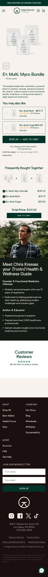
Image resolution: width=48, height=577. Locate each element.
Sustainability (33, 432)
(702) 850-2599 (24, 530)
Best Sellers (8, 415)
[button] (6, 66)
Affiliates (30, 427)
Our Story (31, 410)
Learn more (7, 155)
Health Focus (9, 421)
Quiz (5, 427)
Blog (28, 415)
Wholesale (31, 421)
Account (7, 445)
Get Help (7, 456)
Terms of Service (16, 537)
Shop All (7, 410)
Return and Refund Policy (14, 542)
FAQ (5, 451)
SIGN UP (24, 488)
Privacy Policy (33, 537)
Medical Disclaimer (36, 542)
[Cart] (43, 10)
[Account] (38, 10)
